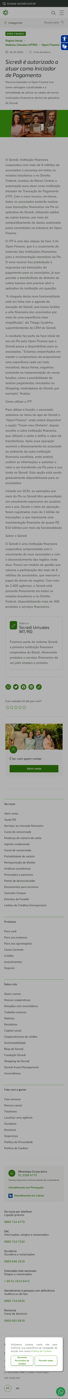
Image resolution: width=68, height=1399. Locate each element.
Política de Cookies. (41, 1351)
